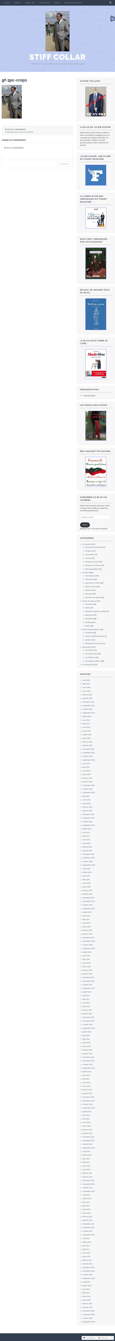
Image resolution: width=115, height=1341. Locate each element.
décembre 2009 (88, 1311)
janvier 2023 (87, 782)
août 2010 (86, 1282)
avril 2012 (86, 1209)
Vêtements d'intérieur (93, 643)
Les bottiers (89, 650)
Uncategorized (88, 665)
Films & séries (90, 587)
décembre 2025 (88, 702)
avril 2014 (86, 1122)
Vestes (87, 626)
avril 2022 (86, 800)
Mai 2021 (86, 836)
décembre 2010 (88, 1267)
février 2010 (87, 1304)
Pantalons (89, 619)
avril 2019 (86, 923)
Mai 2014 (86, 1119)
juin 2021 (86, 832)
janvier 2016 (87, 1053)
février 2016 (87, 1050)
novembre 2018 (89, 941)
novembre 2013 (89, 1140)
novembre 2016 (89, 1021)
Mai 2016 (86, 1039)
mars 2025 (87, 731)
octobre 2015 (88, 1064)
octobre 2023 (88, 756)
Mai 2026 (86, 684)
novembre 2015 (89, 1061)
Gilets (87, 608)
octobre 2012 (88, 1188)
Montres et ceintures (93, 565)
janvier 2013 (87, 1177)
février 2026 (87, 695)
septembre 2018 (89, 948)
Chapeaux (89, 551)
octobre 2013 (88, 1144)
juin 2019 (86, 916)
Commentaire (64, 164)
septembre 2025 (89, 713)
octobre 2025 (88, 709)
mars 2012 (87, 1213)
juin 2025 (86, 720)
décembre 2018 (88, 937)
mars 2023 (87, 774)
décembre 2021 (88, 814)
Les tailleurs (90, 657)
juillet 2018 (87, 952)
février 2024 (87, 742)
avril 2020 (86, 883)
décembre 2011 (88, 1224)
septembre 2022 (89, 792)
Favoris (57, 3)
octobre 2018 (88, 945)
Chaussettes (90, 554)
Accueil (7, 3)
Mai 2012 (86, 1206)
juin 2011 (86, 1246)
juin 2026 (86, 680)
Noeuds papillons (92, 569)
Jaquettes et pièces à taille (95, 611)
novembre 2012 (89, 1184)
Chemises (89, 632)
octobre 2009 (88, 1318)
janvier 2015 (87, 1093)
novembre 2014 (89, 1101)
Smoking (88, 622)
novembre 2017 (89, 981)
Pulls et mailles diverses (94, 636)
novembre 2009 (89, 1314)
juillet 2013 (87, 1155)
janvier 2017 (87, 1014)
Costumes (89, 604)
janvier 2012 (87, 1220)
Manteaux (89, 615)
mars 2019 (87, 927)
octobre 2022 (88, 789)
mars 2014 (87, 1126)
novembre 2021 (89, 818)
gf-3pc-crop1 (14, 80)
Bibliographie (45, 3)
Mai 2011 (86, 1249)
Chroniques (90, 576)
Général (86, 573)
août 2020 (86, 869)
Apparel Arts (30, 3)
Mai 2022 (86, 796)
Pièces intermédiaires (91, 629)
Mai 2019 (86, 919)
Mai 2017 (86, 999)
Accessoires (87, 544)
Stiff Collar (57, 57)
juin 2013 (86, 1159)
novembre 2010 (89, 1271)
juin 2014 (86, 1115)
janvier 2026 (87, 698)
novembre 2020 (89, 858)
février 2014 (87, 1130)
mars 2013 (87, 1169)
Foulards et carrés (92, 562)
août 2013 (86, 1151)
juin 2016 (86, 1035)
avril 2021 (86, 840)
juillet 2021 (87, 829)
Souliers (88, 640)
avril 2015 (86, 1082)
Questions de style (92, 597)
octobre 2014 (88, 1104)
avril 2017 (86, 1003)
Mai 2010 (86, 1293)
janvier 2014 (87, 1133)
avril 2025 (86, 727)
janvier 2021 (87, 850)
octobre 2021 (88, 822)
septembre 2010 (89, 1278)
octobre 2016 (88, 1024)
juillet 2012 (87, 1198)
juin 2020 (86, 876)
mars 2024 (87, 738)
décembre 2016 (88, 1017)
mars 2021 (87, 843)
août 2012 (86, 1195)
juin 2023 (86, 763)
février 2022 (87, 807)
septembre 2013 (89, 1148)
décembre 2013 (88, 1137)
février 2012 (87, 1217)
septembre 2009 (89, 1322)
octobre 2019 (88, 905)
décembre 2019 (88, 898)
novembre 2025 (89, 705)
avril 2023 (86, 771)
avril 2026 (86, 687)
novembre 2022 (89, 785)
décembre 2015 (88, 1057)
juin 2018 (86, 956)
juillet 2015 (87, 1072)
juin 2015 (86, 1075)
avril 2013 (86, 1166)
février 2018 (87, 970)
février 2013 (87, 1173)
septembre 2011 (89, 1235)
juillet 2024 (87, 734)
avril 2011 (86, 1253)
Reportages (87, 647)
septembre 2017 (89, 988)
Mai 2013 (86, 1162)
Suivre (84, 525)
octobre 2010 (88, 1275)
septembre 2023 (89, 760)
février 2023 (87, 778)
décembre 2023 (88, 749)
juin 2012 (86, 1202)
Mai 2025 (86, 724)
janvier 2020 (87, 894)
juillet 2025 (87, 716)
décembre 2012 (88, 1180)
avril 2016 (86, 1043)
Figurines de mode (92, 583)
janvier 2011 (87, 1264)
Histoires (88, 590)
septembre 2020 (89, 865)
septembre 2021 (89, 825)
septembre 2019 (89, 908)
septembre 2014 (89, 1108)
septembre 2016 (89, 1028)
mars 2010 (87, 1300)
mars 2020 (87, 887)
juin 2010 (86, 1289)
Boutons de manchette (94, 547)
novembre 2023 (89, 753)
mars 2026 (87, 691)
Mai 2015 (86, 1079)
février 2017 (87, 1010)
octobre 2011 (88, 1231)
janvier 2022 (87, 811)
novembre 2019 (89, 901)
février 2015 (87, 1090)
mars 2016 (87, 1046)
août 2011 (86, 1238)
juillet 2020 (87, 872)
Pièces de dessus (89, 601)
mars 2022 (87, 803)
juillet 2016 (87, 1032)
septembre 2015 (89, 1068)
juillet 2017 (87, 992)
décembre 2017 (88, 977)
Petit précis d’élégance (73, 3)
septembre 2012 (89, 1191)
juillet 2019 (87, 912)
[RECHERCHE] (110, 3)
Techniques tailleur (93, 661)
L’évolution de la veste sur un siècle (19, 131)
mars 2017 (87, 1006)
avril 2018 (86, 963)
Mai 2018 (86, 959)
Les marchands (91, 654)
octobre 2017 (88, 985)
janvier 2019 (87, 934)
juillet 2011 (87, 1242)
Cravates (88, 558)
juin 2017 (86, 995)
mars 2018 (87, 966)
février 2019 (87, 930)
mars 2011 (87, 1256)
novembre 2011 (89, 1227)
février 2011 (87, 1260)
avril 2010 (86, 1296)
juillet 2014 (87, 1111)
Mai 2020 (86, 879)
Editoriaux (89, 579)
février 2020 (87, 890)
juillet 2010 (87, 1285)
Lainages (88, 594)
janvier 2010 (87, 1307)
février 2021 (87, 847)
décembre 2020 (88, 854)
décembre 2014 (88, 1097)
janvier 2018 (87, 974)
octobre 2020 (88, 861)
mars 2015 (87, 1086)
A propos (17, 3)
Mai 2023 (86, 767)
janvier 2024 (87, 745)
